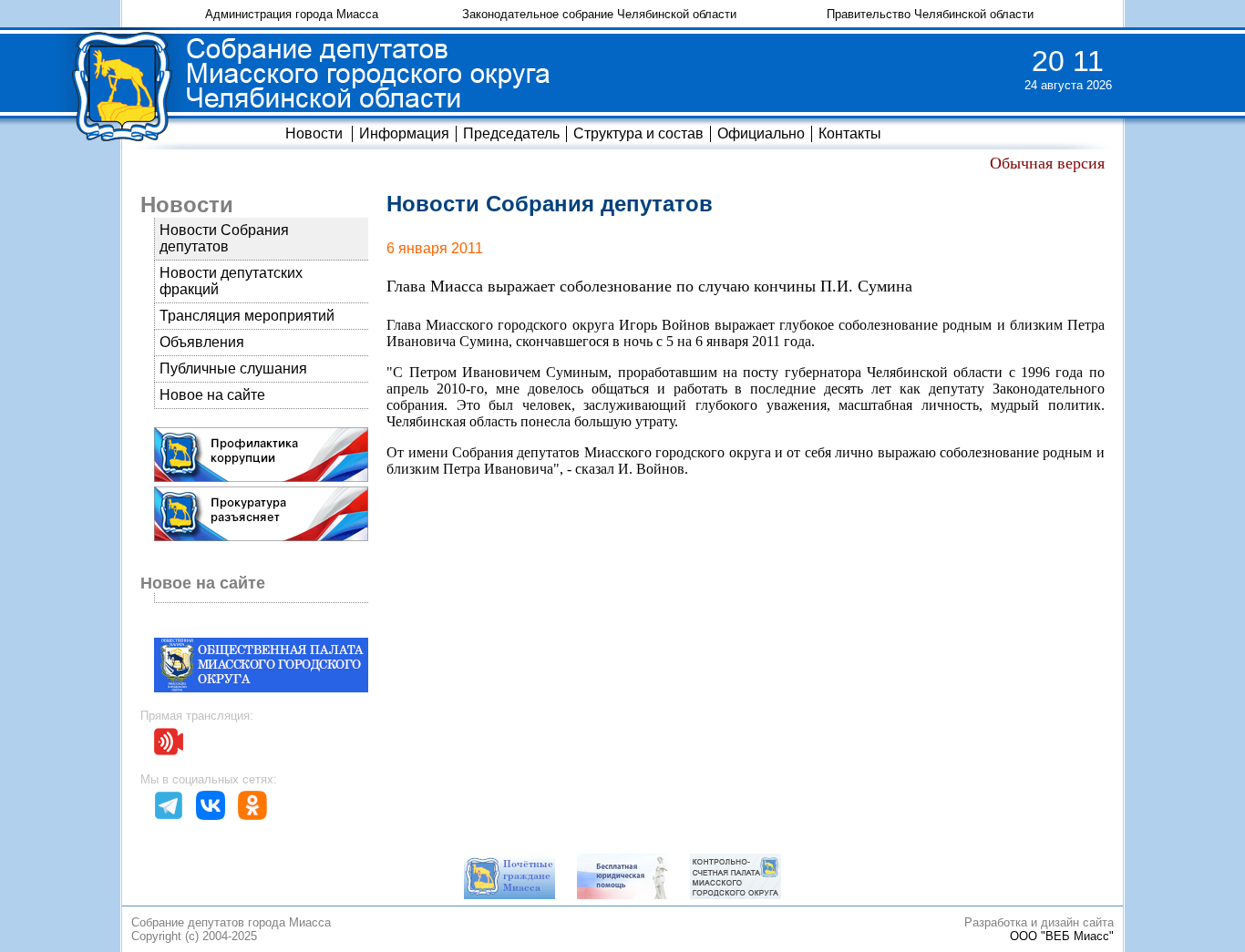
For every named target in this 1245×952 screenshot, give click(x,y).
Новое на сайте (212, 395)
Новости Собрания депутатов (224, 238)
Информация (404, 133)
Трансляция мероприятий (246, 315)
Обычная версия (1047, 163)
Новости (314, 133)
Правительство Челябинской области (930, 14)
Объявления (201, 342)
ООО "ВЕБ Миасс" (1062, 936)
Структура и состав (638, 133)
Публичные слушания (233, 368)
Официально (761, 133)
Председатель (511, 133)
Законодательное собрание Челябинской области (599, 14)
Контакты (849, 133)
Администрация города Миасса (291, 14)
